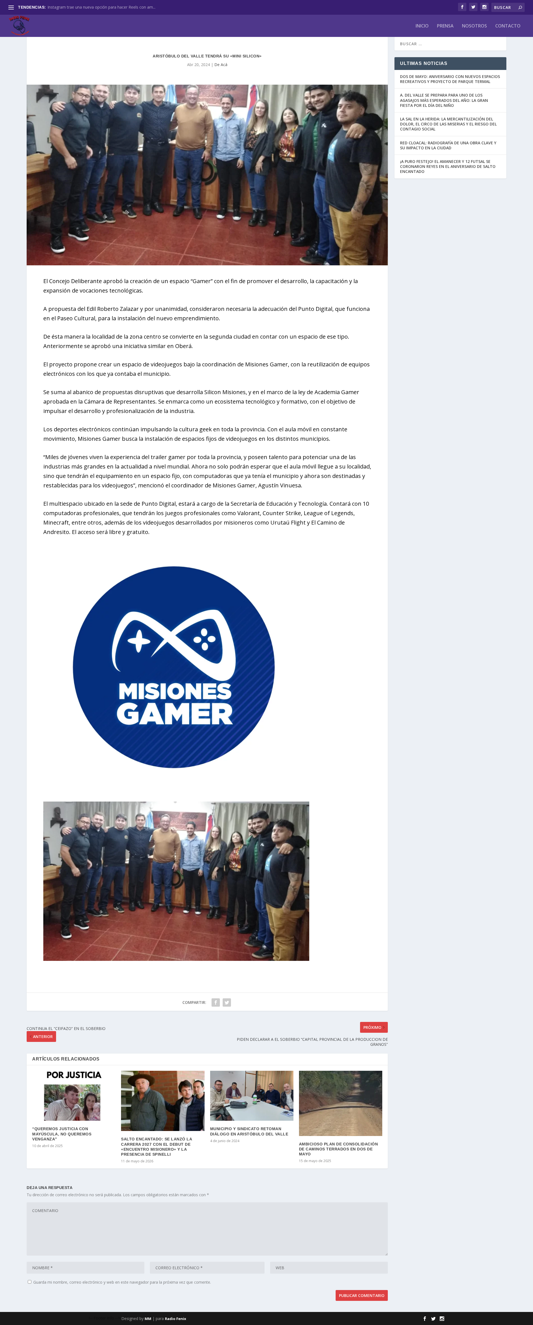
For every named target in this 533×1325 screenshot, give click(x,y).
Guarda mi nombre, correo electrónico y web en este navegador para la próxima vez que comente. (122, 1282)
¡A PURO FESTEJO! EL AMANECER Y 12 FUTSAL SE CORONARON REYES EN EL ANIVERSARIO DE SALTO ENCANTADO (448, 166)
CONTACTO (508, 26)
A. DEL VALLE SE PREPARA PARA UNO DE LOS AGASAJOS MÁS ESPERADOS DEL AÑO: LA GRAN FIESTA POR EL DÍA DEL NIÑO (444, 100)
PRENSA (445, 26)
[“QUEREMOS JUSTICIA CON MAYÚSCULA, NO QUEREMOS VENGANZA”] (73, 1096)
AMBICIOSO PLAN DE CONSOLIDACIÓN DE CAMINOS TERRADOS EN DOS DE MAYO (338, 1149)
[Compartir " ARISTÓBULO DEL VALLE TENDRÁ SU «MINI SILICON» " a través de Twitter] (226, 1002)
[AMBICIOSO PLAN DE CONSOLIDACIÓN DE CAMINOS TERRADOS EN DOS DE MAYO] (340, 1103)
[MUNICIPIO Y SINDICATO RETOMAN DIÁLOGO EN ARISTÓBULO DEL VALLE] (251, 1096)
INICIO (422, 26)
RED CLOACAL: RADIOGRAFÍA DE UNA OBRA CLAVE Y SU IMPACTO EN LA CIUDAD (448, 145)
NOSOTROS (474, 26)
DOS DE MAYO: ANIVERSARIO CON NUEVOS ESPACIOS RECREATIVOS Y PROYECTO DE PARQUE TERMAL (450, 79)
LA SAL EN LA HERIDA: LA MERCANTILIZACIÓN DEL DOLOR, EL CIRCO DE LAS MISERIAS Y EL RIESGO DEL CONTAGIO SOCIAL (448, 124)
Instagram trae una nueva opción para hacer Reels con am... (101, 7)
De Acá (220, 64)
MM (148, 1318)
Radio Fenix (175, 1318)
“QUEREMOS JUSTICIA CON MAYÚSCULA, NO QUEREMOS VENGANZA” (61, 1134)
